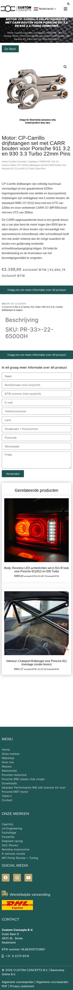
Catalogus (33, 161)
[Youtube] (28, 878)
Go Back (10, 49)
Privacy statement (22, 986)
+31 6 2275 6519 (17, 956)
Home (5, 161)
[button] (65, 9)
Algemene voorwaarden (18, 982)
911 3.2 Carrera (22, 307)
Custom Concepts (17, 161)
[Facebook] (6, 878)
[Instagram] (17, 878)
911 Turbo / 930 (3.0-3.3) (43, 307)
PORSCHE (45, 161)
